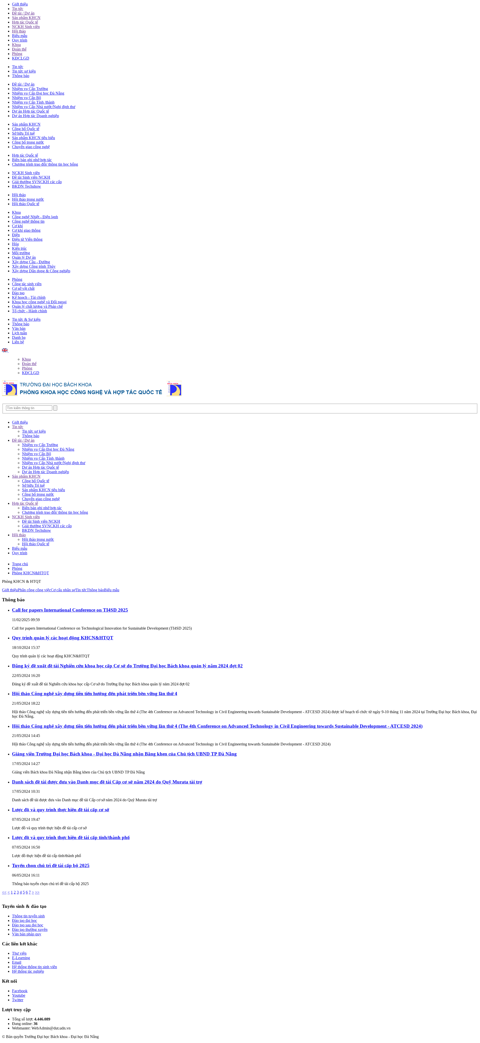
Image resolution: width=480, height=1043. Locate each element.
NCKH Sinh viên (26, 27)
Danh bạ (19, 337)
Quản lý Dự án (24, 257)
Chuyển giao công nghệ (31, 147)
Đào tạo (18, 293)
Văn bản (19, 328)
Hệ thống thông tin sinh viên (34, 967)
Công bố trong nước (28, 142)
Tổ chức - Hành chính (29, 311)
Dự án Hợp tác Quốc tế (30, 111)
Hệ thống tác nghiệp (28, 971)
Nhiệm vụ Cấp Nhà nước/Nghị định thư (43, 107)
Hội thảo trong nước (28, 199)
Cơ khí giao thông (26, 230)
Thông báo (20, 76)
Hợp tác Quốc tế (25, 22)
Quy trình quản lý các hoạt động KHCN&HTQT (62, 637)
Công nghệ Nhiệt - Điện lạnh (35, 217)
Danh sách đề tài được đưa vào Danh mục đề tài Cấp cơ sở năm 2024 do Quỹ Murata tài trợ (107, 782)
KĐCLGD (20, 58)
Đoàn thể (19, 49)
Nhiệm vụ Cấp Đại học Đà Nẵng (38, 93)
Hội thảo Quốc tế (25, 204)
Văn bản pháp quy (26, 934)
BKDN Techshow (26, 186)
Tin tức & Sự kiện (26, 319)
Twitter (17, 1000)
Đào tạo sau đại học (27, 925)
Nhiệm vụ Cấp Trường (30, 89)
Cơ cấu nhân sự (63, 590)
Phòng (17, 54)
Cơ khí (17, 226)
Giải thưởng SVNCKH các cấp (37, 182)
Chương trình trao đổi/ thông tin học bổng (45, 164)
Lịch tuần (19, 333)
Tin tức (17, 9)
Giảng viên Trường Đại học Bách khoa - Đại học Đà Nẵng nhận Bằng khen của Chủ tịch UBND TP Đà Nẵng (124, 753)
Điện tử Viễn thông (27, 239)
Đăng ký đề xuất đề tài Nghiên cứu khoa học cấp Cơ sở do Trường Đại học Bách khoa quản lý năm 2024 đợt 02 (127, 665)
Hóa (15, 244)
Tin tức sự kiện (24, 71)
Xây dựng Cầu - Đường (31, 262)
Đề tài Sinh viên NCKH (31, 177)
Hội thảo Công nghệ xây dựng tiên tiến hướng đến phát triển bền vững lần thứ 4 (94, 693)
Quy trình (19, 40)
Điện (16, 235)
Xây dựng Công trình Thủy (34, 266)
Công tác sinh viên (27, 284)
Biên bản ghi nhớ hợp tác (32, 160)
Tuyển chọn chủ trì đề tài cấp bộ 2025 (51, 865)
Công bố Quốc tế (25, 129)
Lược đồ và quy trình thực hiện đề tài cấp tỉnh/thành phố (71, 837)
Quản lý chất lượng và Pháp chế (37, 306)
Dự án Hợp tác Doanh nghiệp (35, 116)
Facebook (20, 991)
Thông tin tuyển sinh (28, 916)
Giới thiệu (20, 4)
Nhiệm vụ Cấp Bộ (26, 98)
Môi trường (21, 253)
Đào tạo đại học (24, 920)
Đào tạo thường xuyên (30, 929)
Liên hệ (18, 342)
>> (37, 892)
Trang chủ (20, 564)
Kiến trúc (19, 248)
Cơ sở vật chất (23, 288)
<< (4, 892)
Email (16, 962)
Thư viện (19, 953)
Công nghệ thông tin (28, 221)
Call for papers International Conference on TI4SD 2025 (70, 610)
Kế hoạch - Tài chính (29, 297)
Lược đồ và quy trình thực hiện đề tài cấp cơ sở (60, 809)
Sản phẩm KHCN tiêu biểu (33, 138)
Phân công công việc (34, 590)
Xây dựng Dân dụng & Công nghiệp (41, 271)
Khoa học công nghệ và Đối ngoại (39, 302)
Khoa (16, 45)
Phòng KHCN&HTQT (30, 573)
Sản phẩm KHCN (26, 18)
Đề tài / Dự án (23, 13)
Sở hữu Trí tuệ (23, 133)
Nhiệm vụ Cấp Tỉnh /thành (33, 102)
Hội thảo (19, 31)
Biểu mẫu (19, 36)
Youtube (18, 995)
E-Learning (21, 958)
